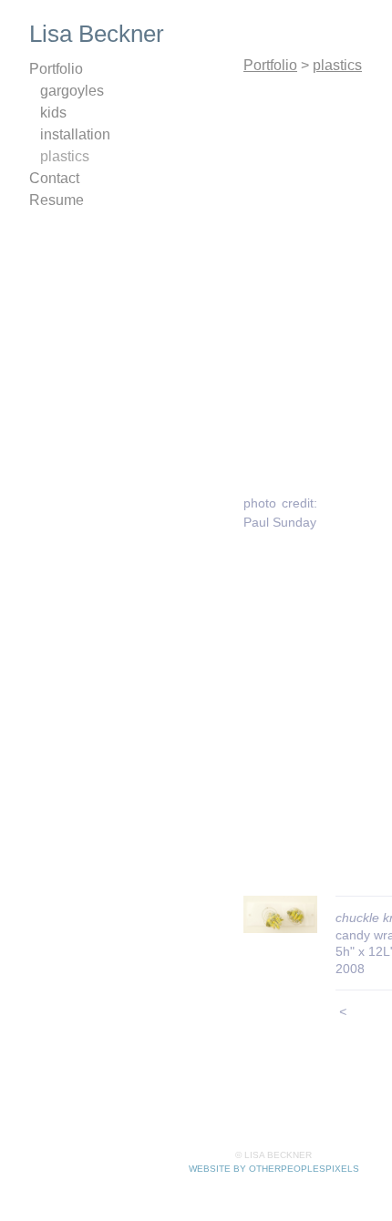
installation (75, 134)
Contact (54, 178)
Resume (56, 200)
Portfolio (56, 69)
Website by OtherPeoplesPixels (274, 1169)
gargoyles (72, 90)
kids (53, 112)
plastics (64, 156)
